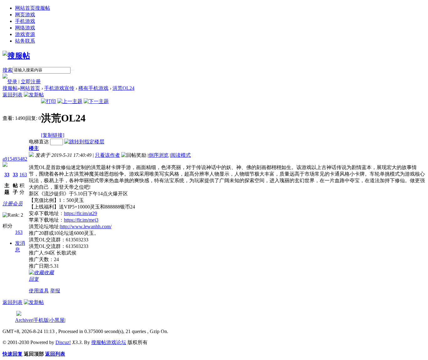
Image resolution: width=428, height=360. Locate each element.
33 (6, 174)
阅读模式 (181, 155)
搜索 (8, 70)
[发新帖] (34, 94)
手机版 (41, 320)
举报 (55, 290)
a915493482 (15, 159)
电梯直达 (39, 141)
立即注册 (31, 81)
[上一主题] (69, 101)
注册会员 (13, 203)
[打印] (48, 101)
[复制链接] (52, 135)
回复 (34, 279)
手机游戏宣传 (59, 88)
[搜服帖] (16, 56)
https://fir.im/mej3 (81, 220)
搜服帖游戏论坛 (108, 342)
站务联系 (25, 41)
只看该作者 (107, 155)
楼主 (34, 148)
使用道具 (39, 290)
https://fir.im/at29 (80, 213)
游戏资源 (25, 34)
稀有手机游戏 (93, 88)
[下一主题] (96, 101)
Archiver (24, 320)
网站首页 (32, 8)
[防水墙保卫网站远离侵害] (18, 314)
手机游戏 (25, 21)
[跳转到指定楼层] (84, 141)
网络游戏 (25, 27)
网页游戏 (25, 14)
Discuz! (63, 342)
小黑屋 (57, 320)
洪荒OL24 (123, 88)
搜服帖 (10, 88)
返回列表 (13, 94)
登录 (12, 81)
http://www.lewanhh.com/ (86, 226)
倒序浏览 (159, 155)
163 (23, 174)
